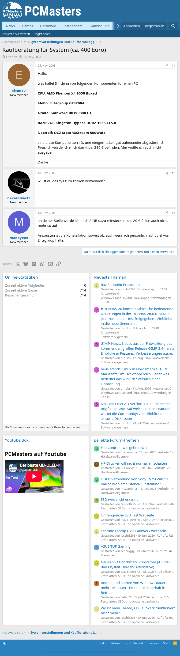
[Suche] (173, 26)
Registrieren (42, 34)
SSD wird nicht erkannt (119, 499)
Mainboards (109, 555)
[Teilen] (167, 65)
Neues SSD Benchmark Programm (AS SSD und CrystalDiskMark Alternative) (135, 564)
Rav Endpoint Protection (120, 284)
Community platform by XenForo (101, 652)
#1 (173, 66)
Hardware (48, 25)
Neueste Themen (110, 277)
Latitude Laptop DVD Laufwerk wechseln (133, 530)
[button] (4, 643)
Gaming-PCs (99, 25)
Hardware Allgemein (115, 456)
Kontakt (100, 643)
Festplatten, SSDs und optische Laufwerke (130, 508)
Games (27, 25)
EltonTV (11, 57)
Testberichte (72, 25)
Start (166, 643)
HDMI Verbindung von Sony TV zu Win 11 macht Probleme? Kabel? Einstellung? (134, 481)
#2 (173, 173)
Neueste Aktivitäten (16, 34)
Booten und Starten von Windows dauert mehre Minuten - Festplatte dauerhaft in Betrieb (134, 587)
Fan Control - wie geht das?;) (124, 447)
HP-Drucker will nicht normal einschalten (134, 463)
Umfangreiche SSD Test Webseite (127, 515)
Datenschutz (118, 643)
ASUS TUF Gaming (116, 546)
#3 (173, 213)
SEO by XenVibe (51, 652)
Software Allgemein (114, 337)
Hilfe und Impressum (145, 643)
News (10, 25)
